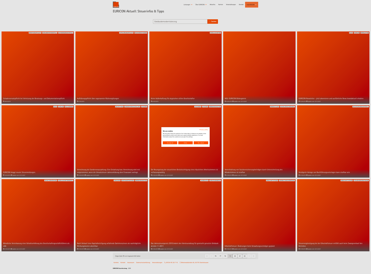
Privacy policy (203, 129)
